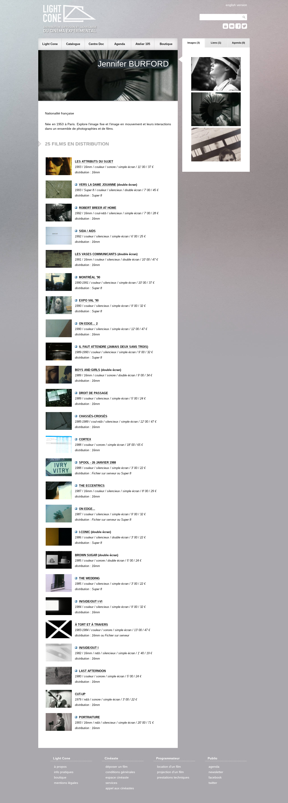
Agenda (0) (238, 42)
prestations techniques (173, 777)
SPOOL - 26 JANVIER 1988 (97, 462)
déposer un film (117, 766)
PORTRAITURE (89, 717)
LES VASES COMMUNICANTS (96, 254)
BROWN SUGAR (86, 555)
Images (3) (193, 42)
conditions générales (120, 772)
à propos (60, 766)
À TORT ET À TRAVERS (91, 624)
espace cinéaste (117, 777)
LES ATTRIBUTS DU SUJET (94, 161)
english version (236, 5)
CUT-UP (80, 694)
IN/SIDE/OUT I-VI (90, 601)
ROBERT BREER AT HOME (97, 208)
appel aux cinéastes (120, 788)
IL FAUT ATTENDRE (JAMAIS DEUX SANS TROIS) (113, 346)
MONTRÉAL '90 (89, 277)
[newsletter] (231, 27)
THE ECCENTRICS (92, 485)
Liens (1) (216, 42)
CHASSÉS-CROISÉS (93, 416)
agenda (214, 766)
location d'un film (169, 766)
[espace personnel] (225, 27)
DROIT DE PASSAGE (93, 393)
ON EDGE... (87, 509)
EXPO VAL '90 (89, 300)
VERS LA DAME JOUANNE (97, 184)
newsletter (216, 772)
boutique (60, 777)
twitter (213, 783)
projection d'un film (170, 772)
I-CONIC (84, 532)
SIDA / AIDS (87, 231)
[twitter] (244, 27)
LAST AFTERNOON (92, 671)
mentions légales (66, 783)
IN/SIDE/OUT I (89, 647)
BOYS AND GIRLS (87, 370)
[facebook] (238, 27)
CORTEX (85, 439)
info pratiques (63, 772)
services (111, 783)
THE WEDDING (89, 578)
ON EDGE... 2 (88, 323)
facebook (215, 777)
